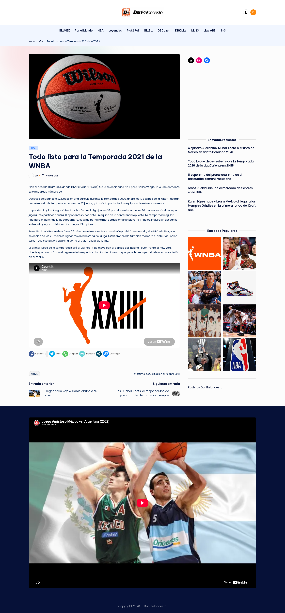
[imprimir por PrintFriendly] (87, 354)
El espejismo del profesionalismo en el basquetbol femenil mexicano (215, 177)
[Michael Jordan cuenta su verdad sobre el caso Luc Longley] (239, 253)
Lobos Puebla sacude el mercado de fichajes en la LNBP (220, 190)
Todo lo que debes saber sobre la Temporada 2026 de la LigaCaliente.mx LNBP (221, 163)
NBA (33, 148)
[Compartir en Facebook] (36, 354)
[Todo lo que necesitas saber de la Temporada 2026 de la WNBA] (204, 253)
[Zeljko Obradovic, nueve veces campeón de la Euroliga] (204, 354)
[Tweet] (55, 354)
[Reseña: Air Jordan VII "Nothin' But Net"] (239, 287)
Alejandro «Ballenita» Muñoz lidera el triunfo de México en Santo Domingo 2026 (221, 150)
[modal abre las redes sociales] (99, 354)
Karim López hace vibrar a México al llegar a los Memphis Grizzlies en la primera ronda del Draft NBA (222, 205)
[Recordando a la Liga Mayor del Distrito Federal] (204, 320)
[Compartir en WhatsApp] (70, 354)
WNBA (34, 373)
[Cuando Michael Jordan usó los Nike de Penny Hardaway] (239, 320)
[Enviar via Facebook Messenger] (111, 354)
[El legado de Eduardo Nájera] (204, 287)
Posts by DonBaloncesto (205, 387)
